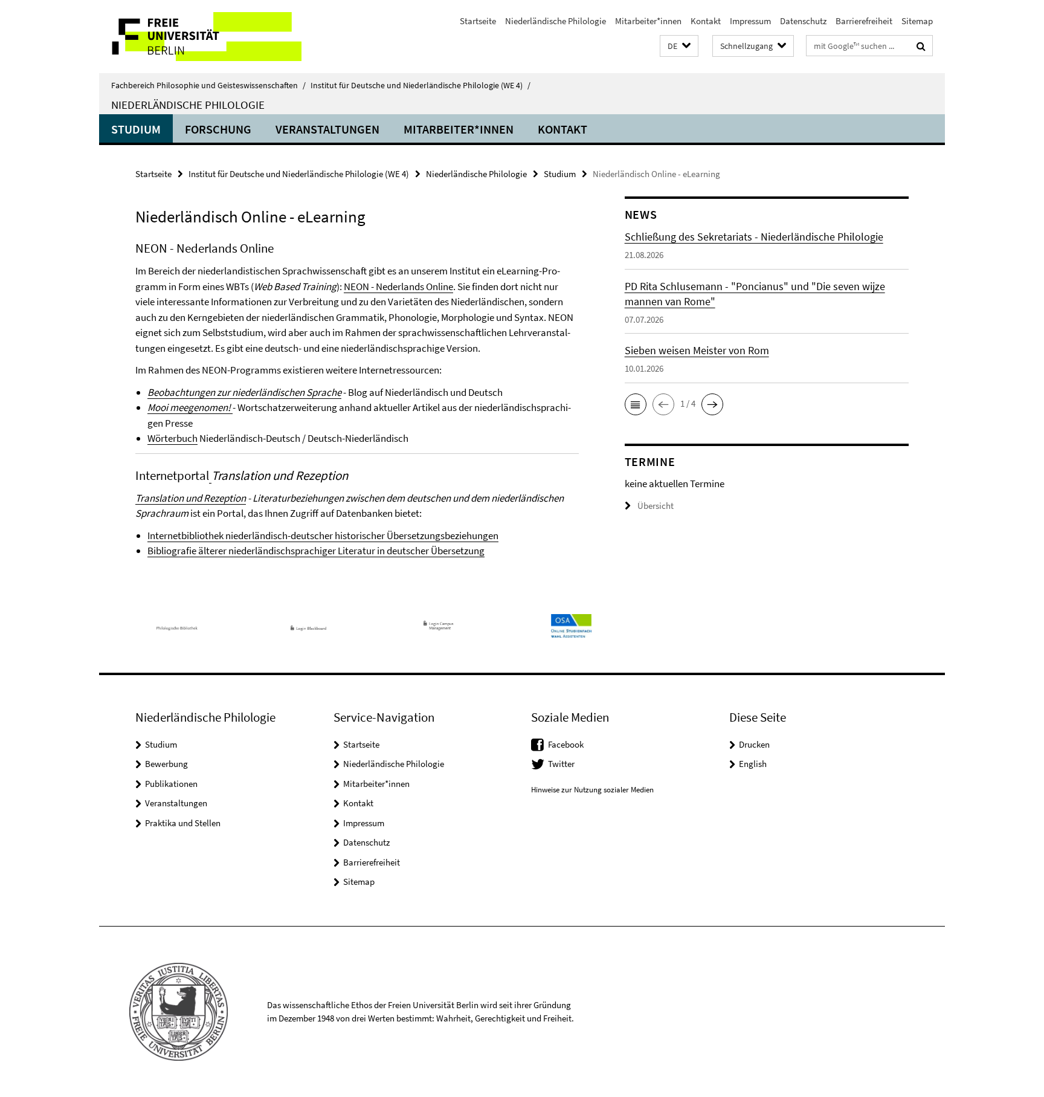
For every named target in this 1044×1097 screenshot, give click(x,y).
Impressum (750, 21)
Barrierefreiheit (864, 21)
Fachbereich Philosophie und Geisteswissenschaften (208, 85)
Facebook (566, 744)
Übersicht (655, 505)
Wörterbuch (172, 438)
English (753, 763)
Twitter (561, 763)
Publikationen (171, 783)
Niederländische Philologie (555, 21)
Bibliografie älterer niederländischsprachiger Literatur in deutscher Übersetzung (316, 550)
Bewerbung (166, 763)
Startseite (478, 21)
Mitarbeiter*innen (648, 21)
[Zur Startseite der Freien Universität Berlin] (200, 36)
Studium (136, 129)
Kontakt (706, 21)
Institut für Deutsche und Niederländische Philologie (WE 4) (420, 85)
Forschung (218, 129)
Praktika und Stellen (183, 823)
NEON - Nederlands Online (398, 286)
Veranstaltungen (327, 129)
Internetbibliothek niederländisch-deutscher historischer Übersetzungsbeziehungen (322, 535)
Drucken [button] (754, 744)
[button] (679, 46)
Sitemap (917, 21)
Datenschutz (803, 21)
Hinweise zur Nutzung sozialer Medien (592, 790)
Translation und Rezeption (190, 498)
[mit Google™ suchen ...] (921, 46)
